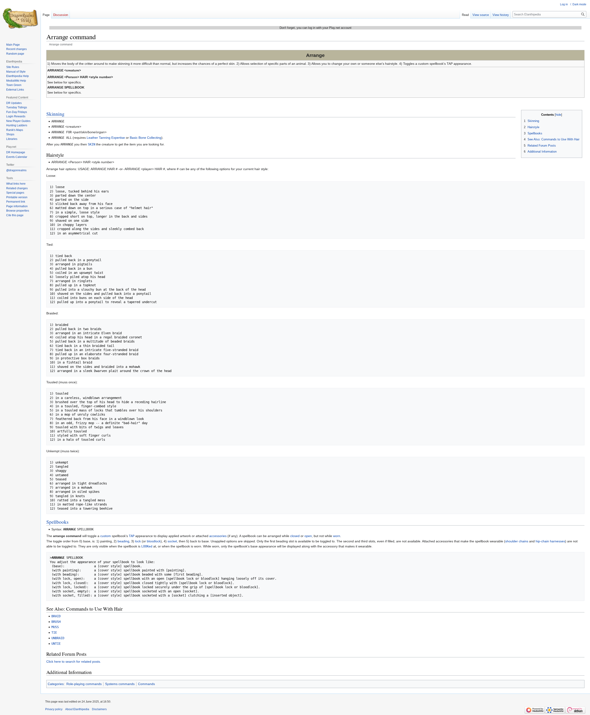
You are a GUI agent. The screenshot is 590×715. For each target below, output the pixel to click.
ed (146, 546)
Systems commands (120, 684)
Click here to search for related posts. (73, 661)
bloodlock (154, 541)
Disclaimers (99, 709)
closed (295, 536)
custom (105, 536)
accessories (218, 536)
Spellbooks (57, 522)
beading (123, 541)
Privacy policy (53, 709)
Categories (56, 684)
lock (138, 541)
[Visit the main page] (20, 18)
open (308, 536)
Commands (146, 684)
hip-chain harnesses (550, 541)
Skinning (55, 114)
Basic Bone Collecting (145, 137)
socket (172, 541)
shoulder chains (516, 541)
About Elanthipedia (77, 709)
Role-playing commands (84, 684)
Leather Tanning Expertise (106, 137)
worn (336, 536)
